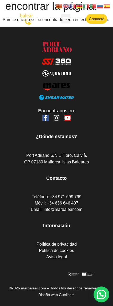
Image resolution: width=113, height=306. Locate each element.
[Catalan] (59, 5)
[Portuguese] (93, 5)
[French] (72, 5)
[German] (79, 5)
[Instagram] (56, 118)
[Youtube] (67, 118)
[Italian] (86, 5)
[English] (66, 5)
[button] (65, 18)
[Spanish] (107, 5)
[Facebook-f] (45, 118)
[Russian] (100, 5)
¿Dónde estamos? (56, 136)
